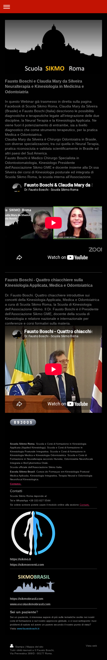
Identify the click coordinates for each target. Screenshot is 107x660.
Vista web (91, 645)
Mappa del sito (34, 646)
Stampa (19, 646)
